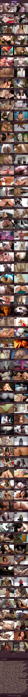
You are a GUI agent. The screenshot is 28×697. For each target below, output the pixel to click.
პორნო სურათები (14, 2)
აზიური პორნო (17, 686)
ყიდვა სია (19, 695)
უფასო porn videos (5, 661)
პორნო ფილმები (8, 670)
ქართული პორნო (14, 677)
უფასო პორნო (16, 674)
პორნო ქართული (21, 684)
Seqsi (11, 664)
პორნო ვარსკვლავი (14, 680)
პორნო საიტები (18, 687)
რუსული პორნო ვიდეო (13, 678)
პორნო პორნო (4, 691)
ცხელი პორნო (14, 689)
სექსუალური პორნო (5, 671)
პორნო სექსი (13, 661)
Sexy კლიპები (9, 665)
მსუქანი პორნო (8, 683)
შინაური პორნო (4, 666)
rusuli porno (19, 662)
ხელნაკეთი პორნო (9, 687)
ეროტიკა (14, 683)
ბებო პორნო (7, 689)
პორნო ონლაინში (4, 682)
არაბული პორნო (23, 679)
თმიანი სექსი (22, 677)
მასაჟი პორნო (22, 689)
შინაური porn (12, 662)
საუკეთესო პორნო (14, 682)
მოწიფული (8, 668)
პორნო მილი (3, 678)
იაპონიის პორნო (4, 680)
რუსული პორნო (4, 662)
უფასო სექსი (23, 680)
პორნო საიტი (16, 664)
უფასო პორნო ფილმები (6, 692)
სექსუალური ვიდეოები (15, 669)
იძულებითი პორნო (5, 664)
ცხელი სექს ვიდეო (5, 669)
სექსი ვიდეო (9, 673)
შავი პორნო (6, 677)
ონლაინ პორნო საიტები (19, 665)
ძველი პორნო (23, 673)
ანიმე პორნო (19, 675)
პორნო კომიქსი (23, 668)
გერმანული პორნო (18, 692)
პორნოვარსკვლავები (5, 679)
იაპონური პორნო (8, 688)
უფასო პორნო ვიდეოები (6, 674)
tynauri (2, 683)
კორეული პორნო (17, 688)
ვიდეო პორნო (15, 679)
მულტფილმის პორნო (14, 666)
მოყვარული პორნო (18, 670)
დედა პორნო (22, 682)
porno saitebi (20, 661)
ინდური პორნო (15, 668)
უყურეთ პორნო (15, 671)
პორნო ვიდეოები (11, 675)
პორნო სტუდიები (21, 683)
